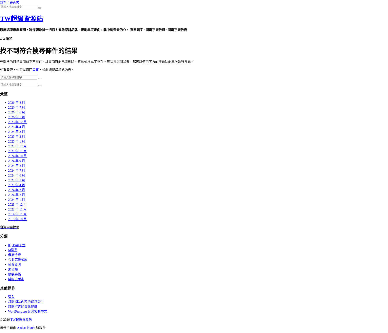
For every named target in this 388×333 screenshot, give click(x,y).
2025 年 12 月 (17, 122)
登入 (11, 297)
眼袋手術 (14, 274)
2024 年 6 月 (16, 175)
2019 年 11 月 (17, 214)
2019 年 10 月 (17, 219)
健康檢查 (14, 255)
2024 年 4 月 (16, 185)
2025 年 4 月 (16, 127)
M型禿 (12, 250)
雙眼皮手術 (16, 279)
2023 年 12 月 (17, 204)
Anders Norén (26, 327)
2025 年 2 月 (16, 136)
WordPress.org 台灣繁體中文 (27, 311)
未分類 (13, 269)
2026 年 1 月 (16, 117)
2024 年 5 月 (16, 180)
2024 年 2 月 (16, 195)
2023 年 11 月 (17, 209)
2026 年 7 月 (16, 107)
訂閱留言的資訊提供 (22, 306)
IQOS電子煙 (16, 245)
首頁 (35, 70)
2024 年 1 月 (16, 199)
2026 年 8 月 (16, 102)
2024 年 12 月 (17, 146)
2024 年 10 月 (17, 156)
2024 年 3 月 (16, 190)
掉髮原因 (14, 264)
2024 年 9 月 (16, 161)
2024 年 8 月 (16, 165)
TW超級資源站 (21, 18)
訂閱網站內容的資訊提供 (26, 301)
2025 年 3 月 (16, 131)
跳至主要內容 (9, 2)
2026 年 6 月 (16, 112)
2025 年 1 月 (16, 141)
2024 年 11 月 (17, 151)
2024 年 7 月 (16, 170)
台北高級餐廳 (17, 259)
